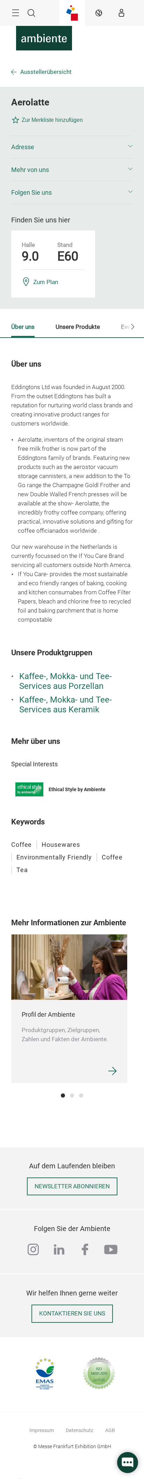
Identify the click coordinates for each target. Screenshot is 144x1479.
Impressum (41, 1430)
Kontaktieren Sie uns (72, 1313)
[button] (72, 147)
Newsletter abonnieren (72, 1186)
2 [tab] (72, 1095)
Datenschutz (79, 1430)
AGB (110, 1430)
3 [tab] (81, 1095)
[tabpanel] (69, 1008)
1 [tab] (63, 1095)
